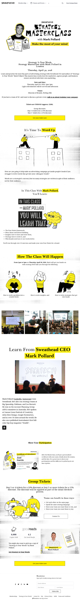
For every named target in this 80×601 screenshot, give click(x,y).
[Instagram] (21, 584)
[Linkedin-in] (24, 584)
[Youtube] (27, 584)
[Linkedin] (4, 428)
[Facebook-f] (15, 584)
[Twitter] (18, 584)
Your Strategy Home (72, 3)
